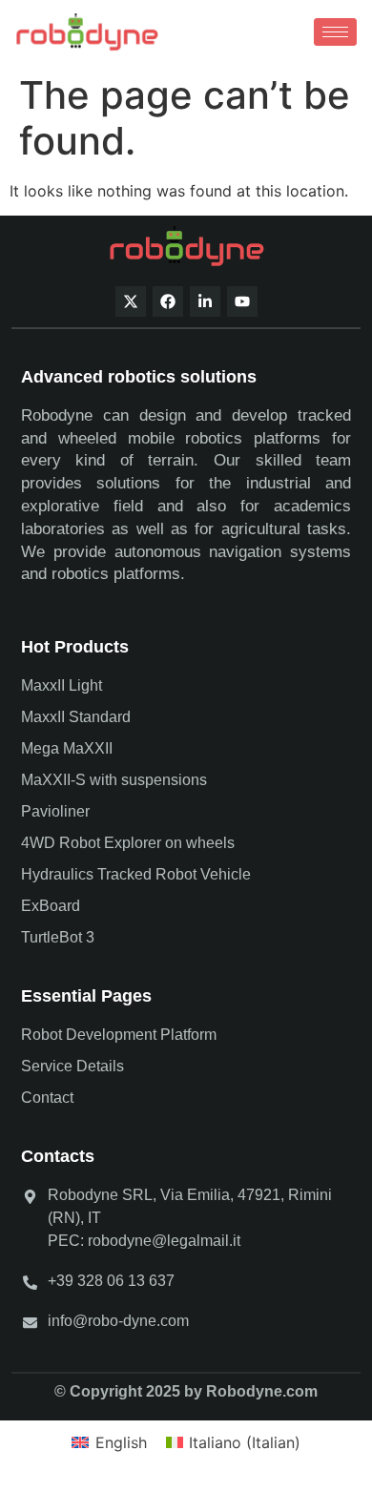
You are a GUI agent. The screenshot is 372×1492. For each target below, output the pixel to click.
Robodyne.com (262, 1391)
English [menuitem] (121, 1442)
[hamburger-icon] (335, 32)
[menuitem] (108, 1442)
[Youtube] (242, 301)
